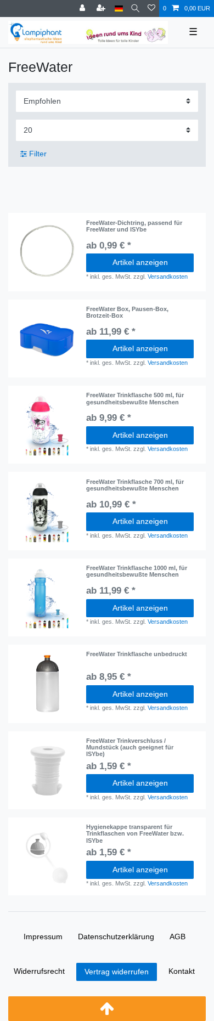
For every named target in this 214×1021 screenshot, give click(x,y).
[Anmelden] (83, 8)
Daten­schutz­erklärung (116, 936)
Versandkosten (168, 276)
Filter (37, 153)
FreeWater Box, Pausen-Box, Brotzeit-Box (127, 312)
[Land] (119, 8)
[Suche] (135, 8)
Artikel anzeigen (140, 262)
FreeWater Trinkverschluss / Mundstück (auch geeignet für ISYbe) (129, 747)
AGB (177, 936)
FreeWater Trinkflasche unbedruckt (136, 654)
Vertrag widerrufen (117, 971)
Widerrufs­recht (39, 971)
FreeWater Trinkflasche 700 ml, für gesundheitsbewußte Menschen (135, 485)
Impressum (43, 936)
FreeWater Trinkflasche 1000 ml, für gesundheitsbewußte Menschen (136, 571)
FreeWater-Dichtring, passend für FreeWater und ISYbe (134, 226)
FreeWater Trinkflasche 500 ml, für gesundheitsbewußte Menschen (135, 398)
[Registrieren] (102, 8)
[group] (47, 338)
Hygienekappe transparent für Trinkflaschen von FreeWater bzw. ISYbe (135, 833)
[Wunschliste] (151, 8)
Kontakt (181, 971)
